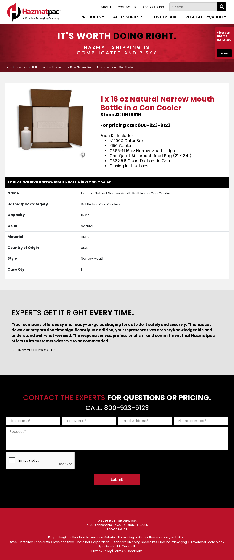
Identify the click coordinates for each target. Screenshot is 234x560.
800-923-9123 (153, 7)
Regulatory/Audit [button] (204, 17)
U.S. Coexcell (125, 546)
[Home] (34, 12)
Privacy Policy (101, 551)
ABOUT (106, 7)
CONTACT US (127, 7)
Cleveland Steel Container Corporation (80, 542)
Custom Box (164, 17)
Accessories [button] (126, 17)
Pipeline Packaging (172, 542)
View (224, 53)
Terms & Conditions (128, 551)
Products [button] (90, 17)
